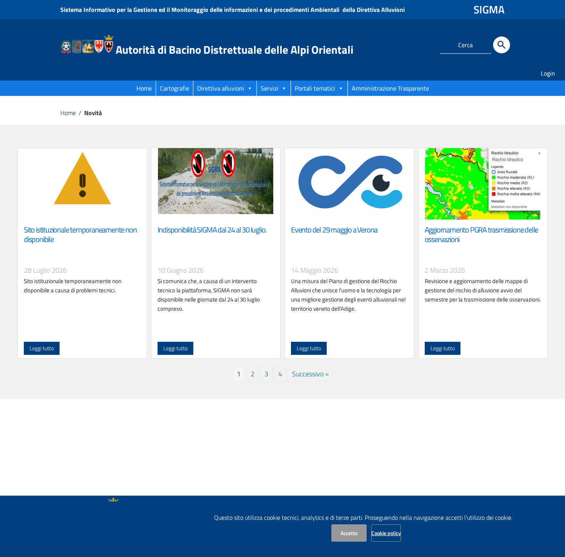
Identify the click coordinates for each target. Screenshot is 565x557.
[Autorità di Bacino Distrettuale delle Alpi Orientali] (87, 43)
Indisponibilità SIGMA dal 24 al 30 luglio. (212, 230)
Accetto (349, 533)
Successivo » (310, 374)
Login (548, 73)
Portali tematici (315, 88)
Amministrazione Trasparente (390, 88)
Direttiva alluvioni (220, 88)
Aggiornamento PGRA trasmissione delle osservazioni (481, 234)
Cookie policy (386, 533)
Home (144, 88)
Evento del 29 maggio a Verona (334, 230)
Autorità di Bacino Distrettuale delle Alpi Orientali (234, 49)
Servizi (269, 88)
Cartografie (174, 88)
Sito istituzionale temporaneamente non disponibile (80, 234)
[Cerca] (501, 44)
